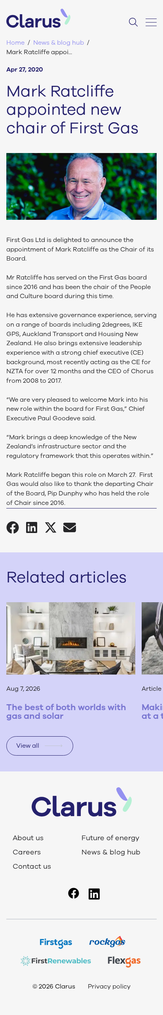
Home (15, 42)
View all (27, 745)
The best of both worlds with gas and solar (66, 711)
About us (28, 838)
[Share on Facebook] (15, 527)
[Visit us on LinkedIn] (94, 894)
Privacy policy (109, 986)
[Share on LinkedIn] (34, 527)
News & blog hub (58, 42)
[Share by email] (72, 527)
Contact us (32, 867)
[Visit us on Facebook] (73, 893)
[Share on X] (53, 527)
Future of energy (110, 838)
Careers (27, 852)
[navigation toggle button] (149, 22)
